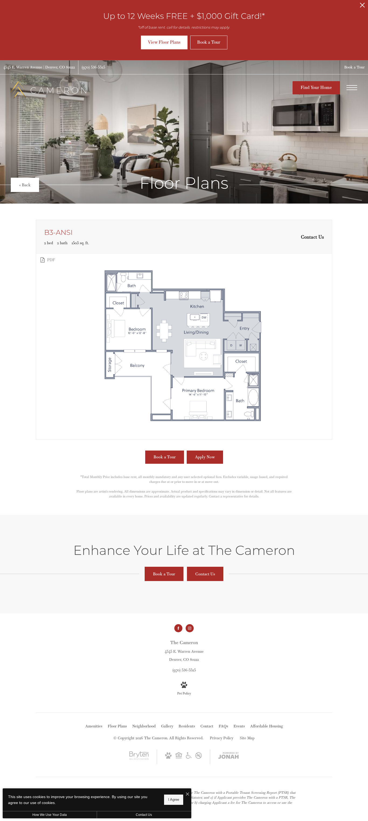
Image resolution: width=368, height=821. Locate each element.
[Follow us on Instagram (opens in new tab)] (190, 628)
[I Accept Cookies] (187, 794)
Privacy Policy (221, 738)
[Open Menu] (351, 87)
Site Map (247, 738)
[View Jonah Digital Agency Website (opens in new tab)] (228, 756)
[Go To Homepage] (48, 89)
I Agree (173, 800)
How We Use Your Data (49, 815)
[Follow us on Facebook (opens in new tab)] (178, 628)
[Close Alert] (362, 6)
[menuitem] (94, 726)
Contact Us (144, 815)
